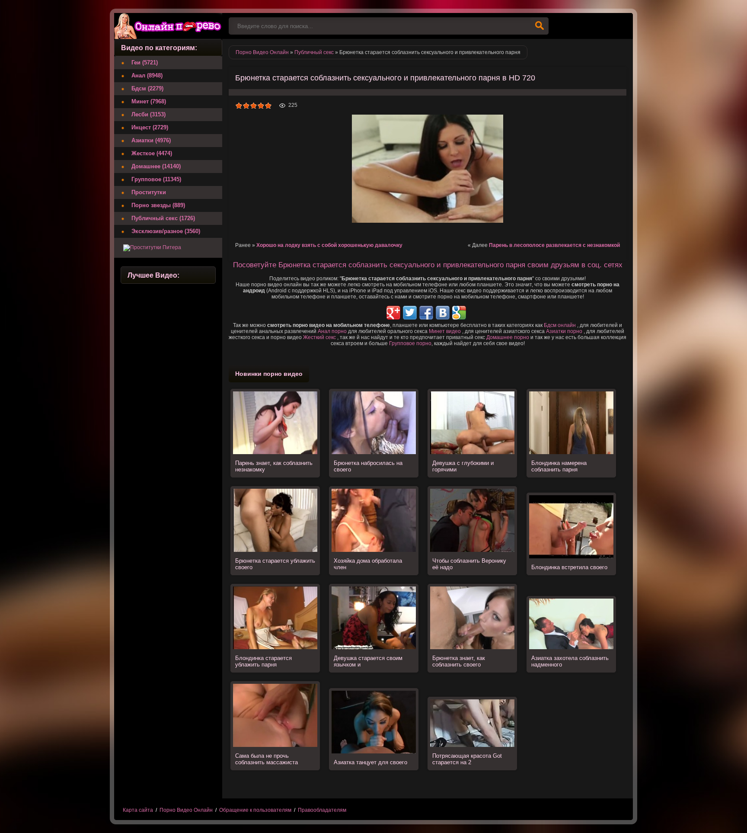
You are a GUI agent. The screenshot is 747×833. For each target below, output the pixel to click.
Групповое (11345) (156, 179)
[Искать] (539, 26)
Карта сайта (138, 810)
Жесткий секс (319, 337)
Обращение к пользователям (255, 810)
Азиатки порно (564, 331)
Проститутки (148, 192)
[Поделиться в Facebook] (426, 313)
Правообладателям (322, 810)
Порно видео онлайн (168, 26)
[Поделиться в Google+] (393, 313)
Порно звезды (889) (158, 205)
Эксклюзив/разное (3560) (165, 231)
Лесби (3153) (148, 114)
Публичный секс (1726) (163, 218)
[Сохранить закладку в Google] (459, 313)
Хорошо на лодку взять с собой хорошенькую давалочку (329, 245)
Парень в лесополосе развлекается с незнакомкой (554, 245)
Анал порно (332, 331)
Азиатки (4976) (151, 140)
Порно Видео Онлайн (186, 810)
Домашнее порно (507, 337)
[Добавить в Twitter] (410, 313)
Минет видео (445, 331)
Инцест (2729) (149, 127)
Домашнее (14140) (156, 166)
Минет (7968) (148, 101)
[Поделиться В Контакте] (443, 313)
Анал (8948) (147, 75)
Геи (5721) (144, 62)
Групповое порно (410, 343)
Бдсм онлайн (560, 325)
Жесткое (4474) (151, 153)
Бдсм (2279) (147, 88)
